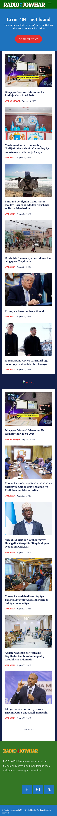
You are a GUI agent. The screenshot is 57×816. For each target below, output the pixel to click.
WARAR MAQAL (13, 101)
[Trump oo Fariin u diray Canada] (28, 289)
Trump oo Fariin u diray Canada (25, 311)
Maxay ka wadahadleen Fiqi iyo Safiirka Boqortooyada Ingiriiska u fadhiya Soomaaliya (26, 600)
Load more (27, 729)
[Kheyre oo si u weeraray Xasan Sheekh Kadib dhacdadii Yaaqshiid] (28, 687)
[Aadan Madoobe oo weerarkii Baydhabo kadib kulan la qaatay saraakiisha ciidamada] (28, 631)
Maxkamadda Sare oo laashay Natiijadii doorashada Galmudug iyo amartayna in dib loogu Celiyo (27, 148)
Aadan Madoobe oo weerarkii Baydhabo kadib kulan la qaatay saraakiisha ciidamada (25, 656)
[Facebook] (27, 789)
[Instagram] (38, 789)
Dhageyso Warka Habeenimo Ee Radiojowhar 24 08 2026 (24, 93)
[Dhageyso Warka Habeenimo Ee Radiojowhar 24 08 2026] (28, 70)
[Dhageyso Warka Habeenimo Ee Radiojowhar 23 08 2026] (28, 409)
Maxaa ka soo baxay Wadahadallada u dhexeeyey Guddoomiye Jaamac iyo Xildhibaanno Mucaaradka (28, 487)
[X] (49, 789)
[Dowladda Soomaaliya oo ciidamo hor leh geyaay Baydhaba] (28, 236)
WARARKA (10, 157)
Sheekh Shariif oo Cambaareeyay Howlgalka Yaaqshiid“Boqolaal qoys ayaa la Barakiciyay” (27, 543)
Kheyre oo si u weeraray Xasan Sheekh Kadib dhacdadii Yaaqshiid (26, 711)
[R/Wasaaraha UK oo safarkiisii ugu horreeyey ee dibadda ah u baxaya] (28, 339)
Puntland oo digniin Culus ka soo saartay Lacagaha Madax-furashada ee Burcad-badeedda (27, 205)
